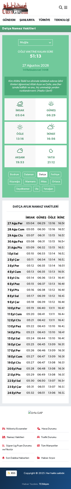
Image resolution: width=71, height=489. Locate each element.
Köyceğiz (15, 181)
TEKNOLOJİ (61, 20)
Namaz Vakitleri (15, 437)
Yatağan (48, 189)
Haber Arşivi (48, 458)
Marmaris (30, 181)
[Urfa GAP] (15, 8)
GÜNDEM (9, 20)
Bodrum (14, 174)
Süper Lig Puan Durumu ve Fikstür (17, 447)
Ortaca (56, 181)
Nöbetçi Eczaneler (17, 428)
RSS (13, 473)
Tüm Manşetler (49, 445)
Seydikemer (23, 189)
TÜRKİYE (44, 20)
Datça (42, 174)
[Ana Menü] (65, 7)
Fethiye (55, 174)
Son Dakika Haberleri (17, 458)
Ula (36, 189)
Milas (44, 181)
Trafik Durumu (48, 437)
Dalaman (29, 174)
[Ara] (61, 7)
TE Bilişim (44, 484)
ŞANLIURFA (27, 20)
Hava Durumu (49, 428)
